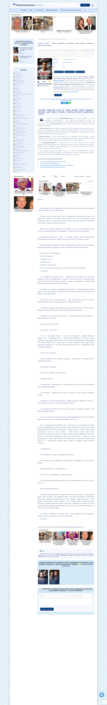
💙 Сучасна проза (17, 77)
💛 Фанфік (15, 165)
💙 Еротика (16, 126)
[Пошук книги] (76, 5)
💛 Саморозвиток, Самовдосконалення (23, 94)
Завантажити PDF (59, 71)
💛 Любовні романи (18, 75)
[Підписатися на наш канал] (84, 10)
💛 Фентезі (16, 86)
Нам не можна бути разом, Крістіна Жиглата (53, 161)
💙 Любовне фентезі (18, 129)
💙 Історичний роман (18, 152)
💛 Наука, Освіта (17, 105)
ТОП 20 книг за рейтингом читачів (71, 10)
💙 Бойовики (16, 88)
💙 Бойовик (16, 171)
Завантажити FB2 (80, 71)
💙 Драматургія (17, 111)
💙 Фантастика (17, 103)
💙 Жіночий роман (17, 122)
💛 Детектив (16, 120)
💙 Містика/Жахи (17, 160)
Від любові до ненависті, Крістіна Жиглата (52, 167)
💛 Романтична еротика (19, 128)
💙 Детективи (16, 99)
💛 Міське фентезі (17, 154)
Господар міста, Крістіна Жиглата (49, 163)
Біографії (24, 10)
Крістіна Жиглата (69, 50)
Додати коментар (47, 609)
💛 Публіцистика (17, 97)
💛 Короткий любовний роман (20, 124)
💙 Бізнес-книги (17, 92)
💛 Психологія (16, 90)
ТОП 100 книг (39, 10)
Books (30, 5)
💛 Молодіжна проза (18, 139)
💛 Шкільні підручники (18, 82)
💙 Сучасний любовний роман (20, 118)
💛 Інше (15, 112)
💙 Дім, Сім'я (16, 84)
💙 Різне (15, 137)
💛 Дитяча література (18, 158)
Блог (31, 10)
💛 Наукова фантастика (19, 135)
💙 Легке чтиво (17, 73)
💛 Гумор (15, 101)
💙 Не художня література (19, 163)
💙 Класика (16, 95)
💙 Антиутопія (16, 148)
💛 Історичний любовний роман (21, 150)
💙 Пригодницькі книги (18, 80)
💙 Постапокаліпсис (18, 167)
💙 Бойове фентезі (18, 145)
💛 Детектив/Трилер (18, 143)
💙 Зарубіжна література (19, 114)
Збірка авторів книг (52, 10)
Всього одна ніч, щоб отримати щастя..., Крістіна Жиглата (56, 165)
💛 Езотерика (16, 78)
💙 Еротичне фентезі (18, 133)
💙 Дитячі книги (17, 107)
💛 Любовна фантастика (19, 131)
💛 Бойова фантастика (18, 146)
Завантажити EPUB (69, 71)
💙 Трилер (15, 156)
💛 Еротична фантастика (19, 169)
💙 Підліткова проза (18, 141)
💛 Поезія (15, 109)
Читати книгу (58, 95)
